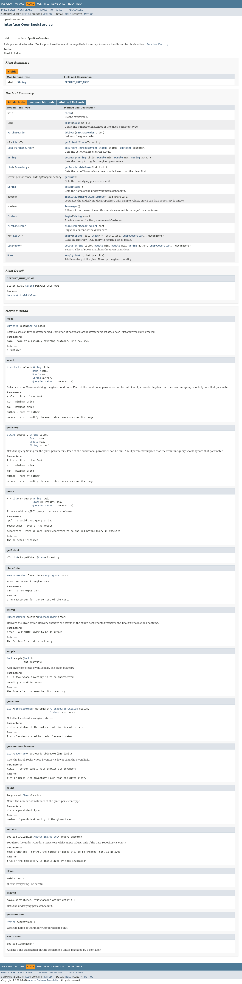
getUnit (70, 177)
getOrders (71, 147)
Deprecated (58, 4)
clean (68, 113)
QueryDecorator (133, 235)
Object (100, 196)
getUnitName (72, 186)
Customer (125, 147)
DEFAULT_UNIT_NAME (77, 82)
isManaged (71, 206)
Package (19, 4)
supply (69, 255)
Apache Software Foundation (43, 980)
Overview (6, 4)
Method (47, 14)
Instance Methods (41, 102)
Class (76, 122)
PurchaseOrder (16, 132)
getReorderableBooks (78, 167)
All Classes (76, 10)
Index (70, 4)
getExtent (71, 142)
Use (39, 4)
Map (82, 196)
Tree (46, 4)
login (68, 216)
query (68, 235)
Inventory (21, 167)
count (68, 122)
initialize (72, 196)
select (69, 245)
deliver (70, 132)
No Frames (56, 10)
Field (26, 14)
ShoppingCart (88, 226)
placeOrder (72, 226)
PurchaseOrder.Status (93, 147)
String (21, 82)
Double (101, 157)
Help (79, 4)
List (16, 142)
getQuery (70, 157)
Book (17, 245)
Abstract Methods (71, 102)
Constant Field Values (22, 295)
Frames (43, 10)
